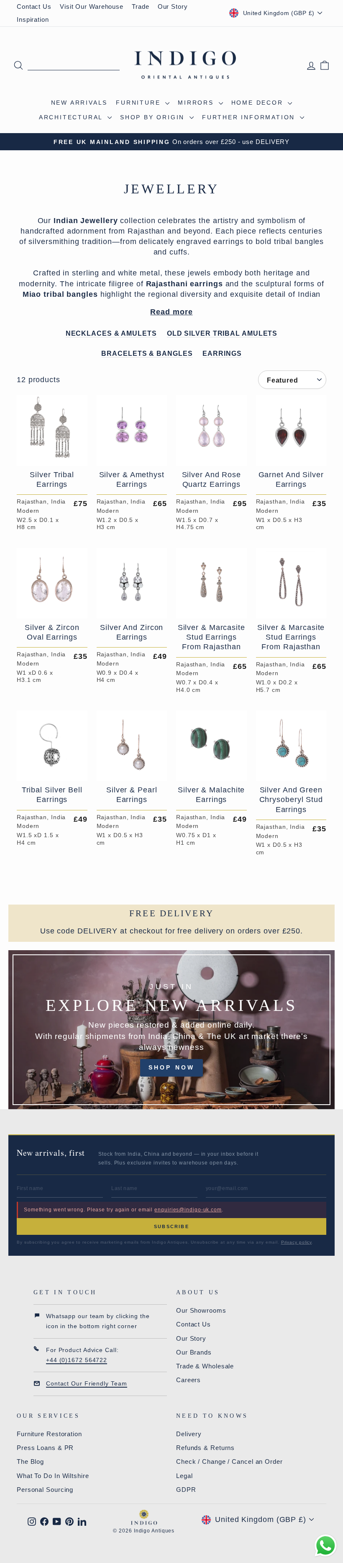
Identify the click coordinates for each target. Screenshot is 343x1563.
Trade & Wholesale (205, 1366)
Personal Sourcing (45, 1489)
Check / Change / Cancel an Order (229, 1461)
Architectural (72, 117)
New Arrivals (79, 102)
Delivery (189, 1433)
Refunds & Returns (205, 1447)
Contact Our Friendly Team (86, 1383)
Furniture (139, 102)
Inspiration (33, 19)
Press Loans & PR (45, 1447)
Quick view (52, 455)
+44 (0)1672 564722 (76, 1360)
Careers (188, 1379)
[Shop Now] (171, 1029)
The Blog (30, 1461)
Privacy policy (296, 1242)
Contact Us (34, 6)
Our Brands (194, 1352)
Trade (140, 6)
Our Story (173, 6)
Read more (171, 312)
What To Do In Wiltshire (53, 1475)
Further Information (250, 117)
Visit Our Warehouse (91, 6)
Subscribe (171, 1226)
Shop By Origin (153, 117)
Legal (184, 1475)
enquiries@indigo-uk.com (188, 1210)
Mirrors (197, 102)
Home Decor (258, 102)
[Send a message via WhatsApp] (325, 1545)
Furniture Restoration (49, 1433)
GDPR (186, 1489)
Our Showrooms (201, 1310)
